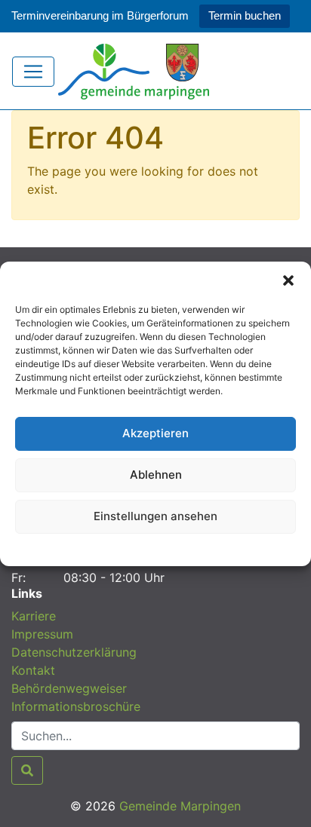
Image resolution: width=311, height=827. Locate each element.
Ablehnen (156, 474)
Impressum (42, 634)
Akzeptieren (155, 433)
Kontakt (33, 670)
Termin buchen (244, 15)
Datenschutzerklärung (156, 547)
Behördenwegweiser (69, 688)
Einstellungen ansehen (155, 516)
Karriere (33, 615)
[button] (288, 280)
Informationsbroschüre (75, 706)
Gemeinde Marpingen (180, 805)
